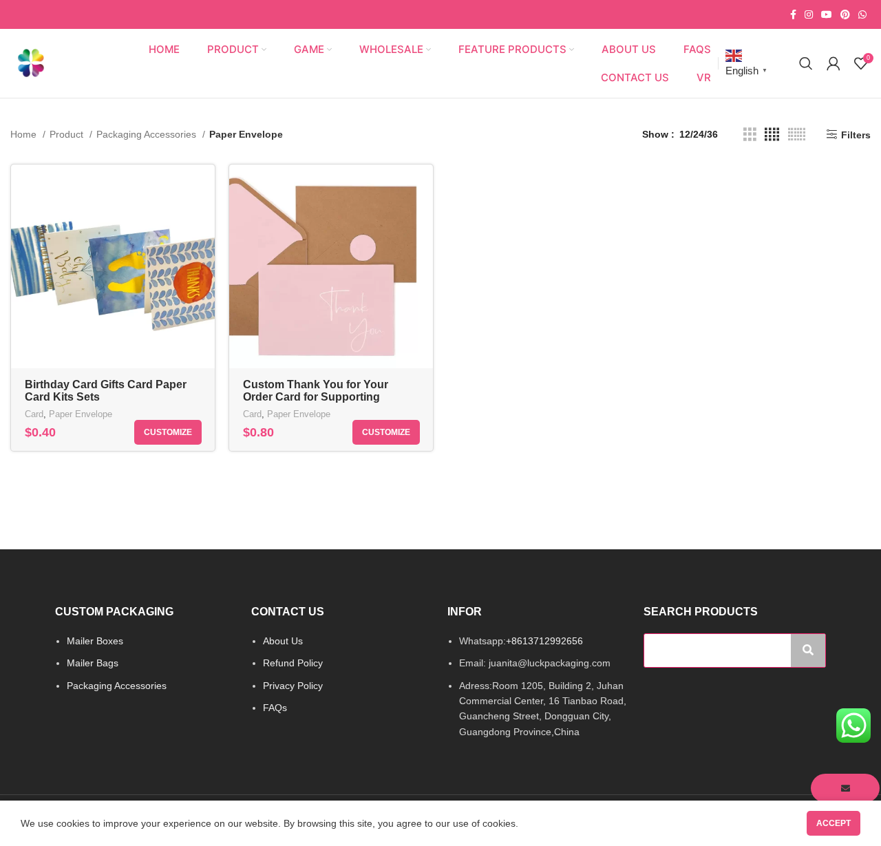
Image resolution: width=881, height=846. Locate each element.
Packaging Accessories (147, 134)
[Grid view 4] (772, 134)
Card (34, 414)
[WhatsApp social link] (862, 14)
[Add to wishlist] (204, 217)
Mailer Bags (92, 662)
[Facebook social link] (793, 14)
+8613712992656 (544, 640)
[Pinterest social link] (845, 14)
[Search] (806, 63)
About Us (283, 640)
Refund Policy (293, 662)
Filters (856, 134)
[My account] (833, 63)
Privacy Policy (293, 685)
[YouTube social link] (826, 14)
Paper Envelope (80, 414)
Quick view (204, 186)
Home (24, 134)
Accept (833, 823)
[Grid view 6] (796, 134)
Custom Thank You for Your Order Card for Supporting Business (315, 397)
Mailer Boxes (95, 640)
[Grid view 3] (749, 134)
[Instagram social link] (808, 14)
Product (68, 134)
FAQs (275, 707)
